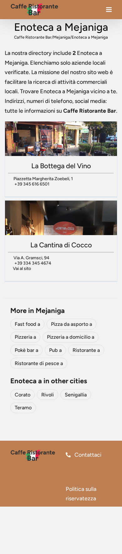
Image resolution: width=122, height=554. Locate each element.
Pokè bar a (26, 350)
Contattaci (87, 454)
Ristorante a (86, 350)
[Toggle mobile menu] (109, 11)
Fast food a (27, 324)
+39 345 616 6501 (31, 184)
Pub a (55, 350)
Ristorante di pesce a (39, 363)
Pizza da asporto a (71, 324)
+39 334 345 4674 (32, 263)
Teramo (23, 408)
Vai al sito (22, 268)
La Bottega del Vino (61, 166)
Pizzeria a (25, 337)
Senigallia (76, 395)
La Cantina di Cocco (61, 245)
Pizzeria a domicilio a (70, 337)
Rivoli (47, 395)
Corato (22, 395)
